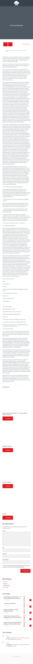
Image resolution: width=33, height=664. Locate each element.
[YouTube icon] (17, 658)
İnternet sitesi (6, 559)
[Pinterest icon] (20, 658)
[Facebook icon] (12, 658)
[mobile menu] (2, 2)
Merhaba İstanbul (7, 446)
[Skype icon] (10, 658)
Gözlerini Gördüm (7, 482)
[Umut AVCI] (16, 3)
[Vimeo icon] (15, 658)
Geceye (4, 513)
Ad (4, 547)
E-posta (5, 553)
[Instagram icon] (22, 658)
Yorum (4, 530)
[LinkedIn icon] (18, 658)
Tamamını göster (26, 44)
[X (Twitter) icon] (14, 658)
